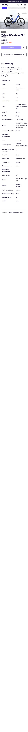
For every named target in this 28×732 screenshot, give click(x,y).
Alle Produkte (4, 212)
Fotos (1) (24, 12)
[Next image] (26, 19)
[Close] (15, 1)
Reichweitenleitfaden (21, 145)
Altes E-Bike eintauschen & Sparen (13, 54)
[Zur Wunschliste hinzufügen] (24, 47)
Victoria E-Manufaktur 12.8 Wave (16, 212)
